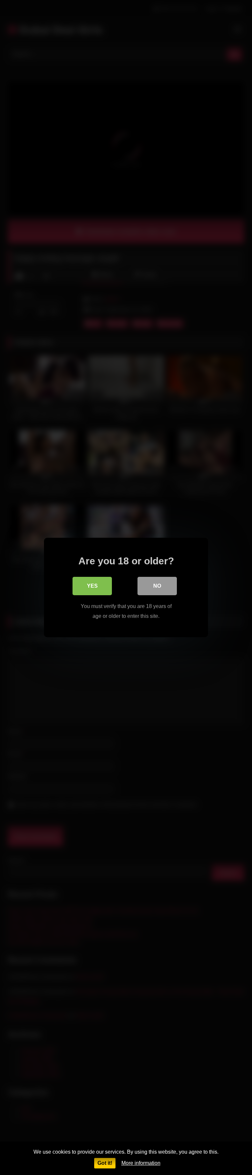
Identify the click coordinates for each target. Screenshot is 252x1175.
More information (140, 1163)
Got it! (104, 1163)
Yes (92, 586)
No (157, 586)
